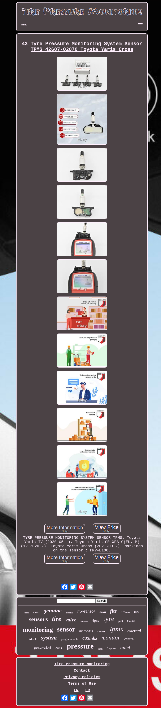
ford (120, 621)
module (69, 612)
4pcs (95, 620)
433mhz (89, 638)
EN (76, 690)
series (36, 612)
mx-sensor (86, 611)
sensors (38, 619)
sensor (66, 629)
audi (103, 612)
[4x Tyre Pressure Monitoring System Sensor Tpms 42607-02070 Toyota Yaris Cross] (82, 74)
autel (125, 647)
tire (56, 618)
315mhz (125, 612)
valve (70, 619)
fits (113, 611)
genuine (53, 611)
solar (131, 620)
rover (101, 631)
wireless (84, 621)
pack (100, 648)
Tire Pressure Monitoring (82, 664)
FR (87, 690)
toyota (111, 648)
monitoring (38, 629)
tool (136, 612)
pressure (80, 646)
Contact (82, 670)
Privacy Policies (82, 677)
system (49, 637)
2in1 (59, 648)
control (129, 639)
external (134, 631)
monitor (110, 637)
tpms (116, 628)
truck (27, 613)
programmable (69, 639)
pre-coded (42, 648)
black (33, 639)
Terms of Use (82, 684)
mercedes (86, 631)
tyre (108, 618)
